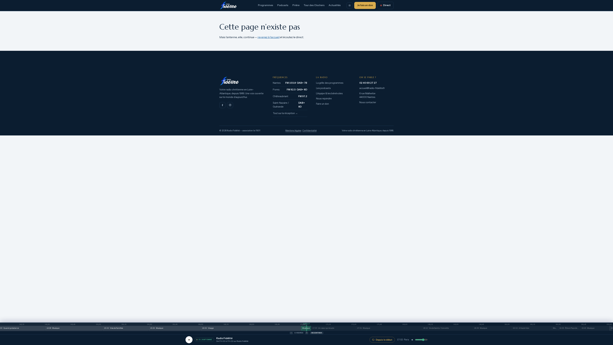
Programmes (265, 5)
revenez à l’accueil (268, 37)
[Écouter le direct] (189, 339)
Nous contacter (367, 102)
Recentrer (316, 333)
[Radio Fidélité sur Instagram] (230, 105)
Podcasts (282, 5)
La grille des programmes (329, 82)
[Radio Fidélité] (241, 81)
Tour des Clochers (314, 5)
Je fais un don (365, 5)
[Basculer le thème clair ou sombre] (350, 5)
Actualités (335, 5)
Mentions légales (293, 130)
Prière (295, 5)
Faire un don (322, 103)
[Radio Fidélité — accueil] (228, 5)
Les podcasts (323, 88)
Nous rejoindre (324, 98)
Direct (387, 5)
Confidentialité (309, 130)
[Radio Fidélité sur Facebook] (222, 105)
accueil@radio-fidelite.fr (372, 88)
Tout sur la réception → (285, 113)
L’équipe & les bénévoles (329, 93)
